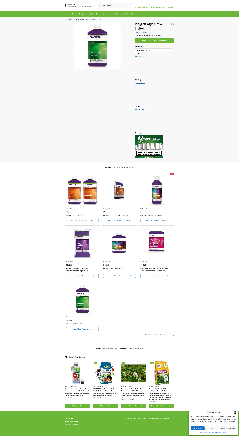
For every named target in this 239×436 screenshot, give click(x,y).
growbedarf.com (72, 5)
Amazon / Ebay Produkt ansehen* (155, 40)
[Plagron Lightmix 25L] (173, 24)
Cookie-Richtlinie (204, 432)
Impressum (224, 432)
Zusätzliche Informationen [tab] (125, 167)
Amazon (130, 348)
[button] (235, 412)
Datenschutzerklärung (215, 432)
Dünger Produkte (70, 386)
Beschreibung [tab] (110, 167)
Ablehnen (212, 428)
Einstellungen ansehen (228, 428)
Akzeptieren (197, 428)
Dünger (135, 348)
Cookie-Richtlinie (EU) (157, 7)
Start (66, 19)
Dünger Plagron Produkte (76, 19)
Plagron (140, 348)
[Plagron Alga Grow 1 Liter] (172, 24)
